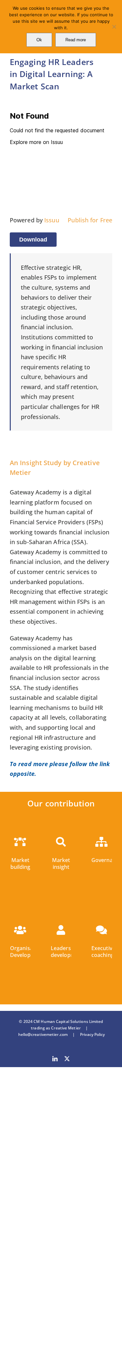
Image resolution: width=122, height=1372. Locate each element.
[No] (114, 26)
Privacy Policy (90, 1034)
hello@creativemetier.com (43, 1034)
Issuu (51, 220)
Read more (75, 39)
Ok (39, 39)
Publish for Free (90, 220)
